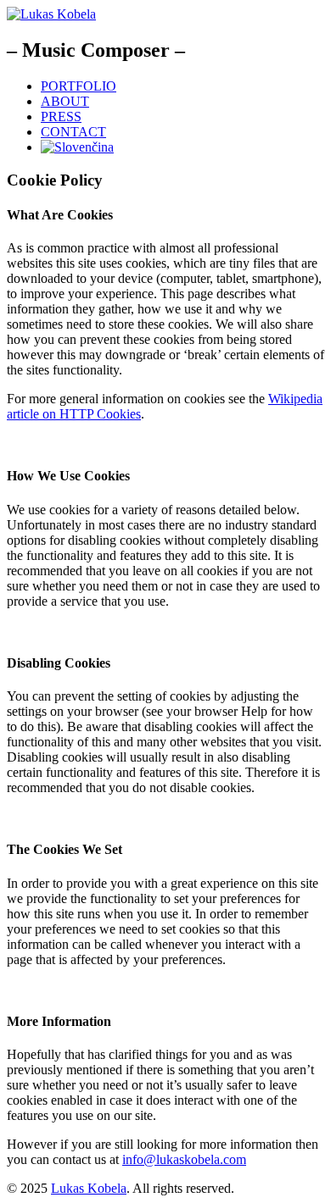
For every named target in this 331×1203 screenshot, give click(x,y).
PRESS (61, 116)
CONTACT (73, 132)
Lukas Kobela (88, 1188)
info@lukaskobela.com (184, 1159)
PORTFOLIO (78, 86)
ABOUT (65, 101)
